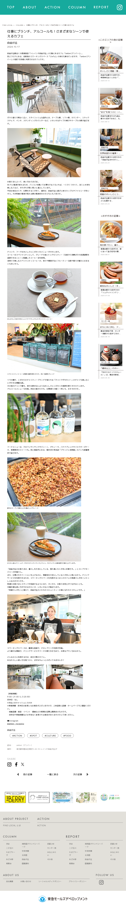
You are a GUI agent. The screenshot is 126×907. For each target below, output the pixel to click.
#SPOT (33, 735)
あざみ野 (9, 859)
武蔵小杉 (50, 844)
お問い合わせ (25, 881)
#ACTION (17, 735)
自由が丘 (11, 729)
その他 (50, 859)
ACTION (41, 825)
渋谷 (8, 844)
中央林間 (25, 851)
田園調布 (25, 863)
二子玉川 (9, 848)
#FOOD (67, 735)
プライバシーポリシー (78, 881)
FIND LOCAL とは (12, 825)
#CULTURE (50, 735)
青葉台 (8, 863)
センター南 (51, 848)
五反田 (24, 855)
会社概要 (9, 881)
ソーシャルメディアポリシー (50, 881)
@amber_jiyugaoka (15, 723)
